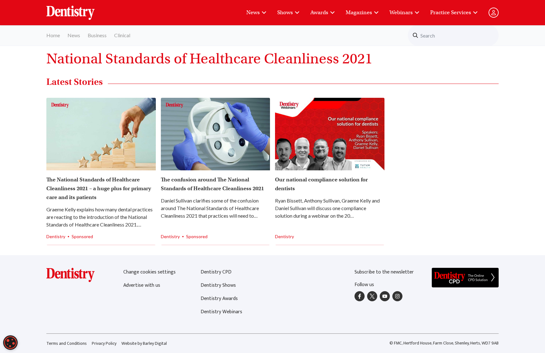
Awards (319, 12)
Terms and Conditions (66, 343)
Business (97, 35)
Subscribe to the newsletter (384, 272)
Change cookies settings (149, 272)
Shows (285, 12)
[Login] (494, 13)
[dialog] (10, 342)
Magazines (359, 12)
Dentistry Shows (218, 285)
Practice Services (450, 12)
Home (53, 35)
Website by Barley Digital (144, 343)
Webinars (401, 12)
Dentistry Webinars (221, 312)
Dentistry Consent (78, 9)
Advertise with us (141, 285)
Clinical (122, 35)
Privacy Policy (104, 343)
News (253, 12)
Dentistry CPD (216, 272)
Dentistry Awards (219, 298)
